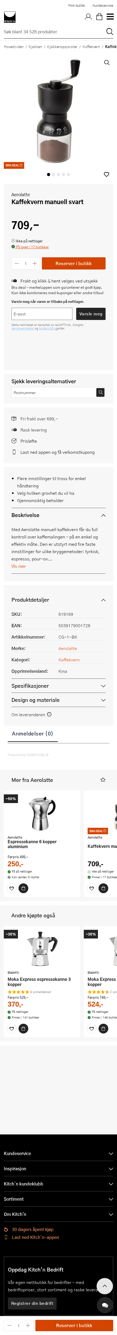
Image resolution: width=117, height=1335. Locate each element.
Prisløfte (28, 441)
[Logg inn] (88, 17)
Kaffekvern (91, 46)
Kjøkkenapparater (62, 46)
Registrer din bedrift (32, 1303)
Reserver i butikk (74, 263)
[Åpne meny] (110, 17)
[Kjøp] (23, 888)
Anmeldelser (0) (33, 733)
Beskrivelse (25, 515)
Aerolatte (20, 194)
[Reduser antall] (17, 263)
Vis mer (18, 566)
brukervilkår (47, 328)
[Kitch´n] (10, 17)
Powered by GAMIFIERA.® (28, 754)
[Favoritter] (12, 888)
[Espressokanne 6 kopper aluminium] (42, 813)
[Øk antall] (35, 263)
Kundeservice (103, 5)
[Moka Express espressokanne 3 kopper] (42, 949)
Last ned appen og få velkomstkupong (57, 452)
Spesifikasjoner (30, 686)
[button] (106, 174)
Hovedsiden (14, 46)
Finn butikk (76, 5)
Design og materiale (35, 700)
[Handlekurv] (99, 17)
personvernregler (23, 328)
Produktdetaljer (30, 600)
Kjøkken (35, 46)
